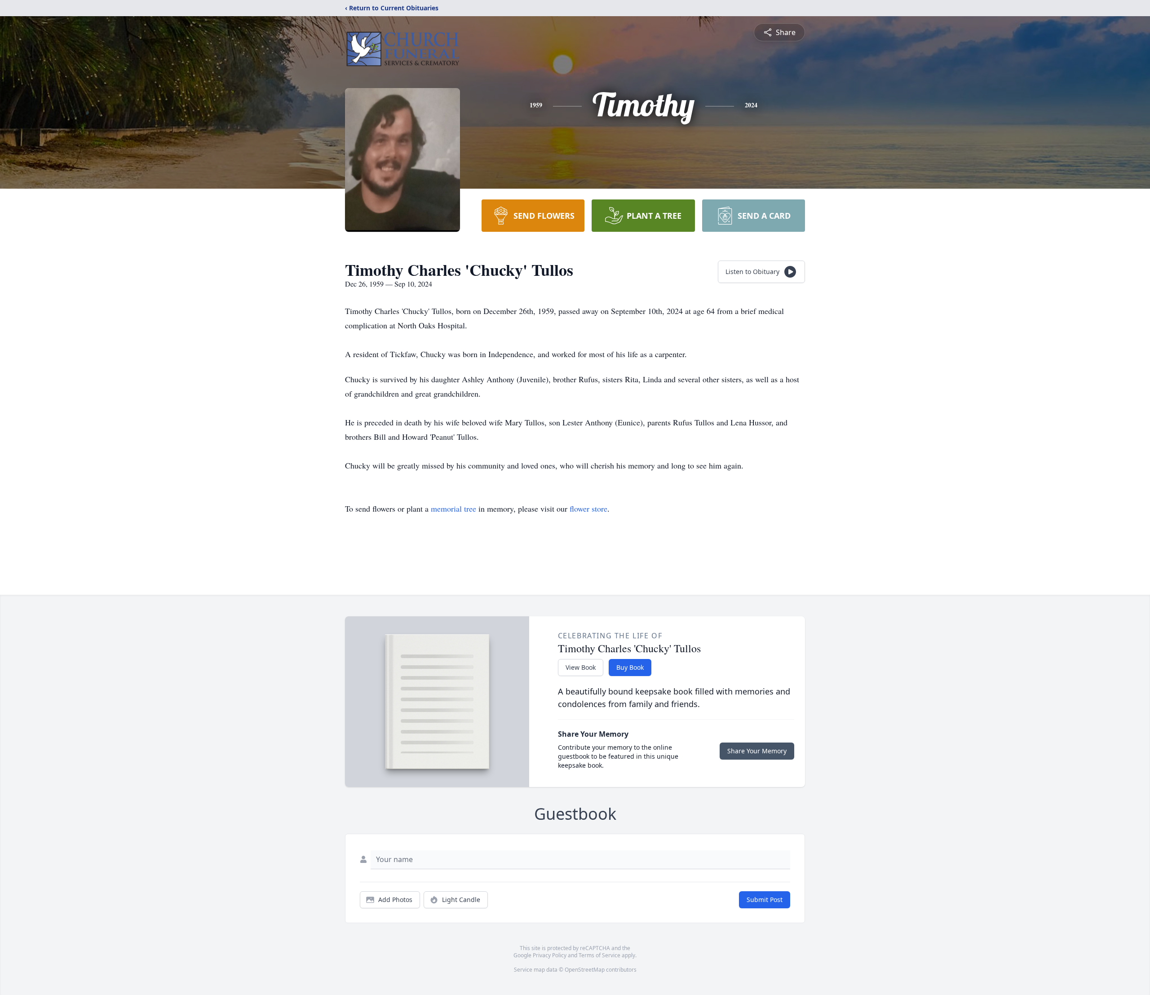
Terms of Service (599, 955)
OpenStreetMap (585, 969)
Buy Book (630, 667)
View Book (581, 667)
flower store (588, 508)
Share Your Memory (757, 751)
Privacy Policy (549, 955)
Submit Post (765, 899)
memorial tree (453, 508)
